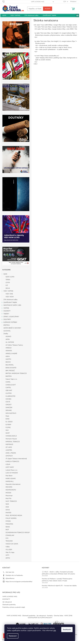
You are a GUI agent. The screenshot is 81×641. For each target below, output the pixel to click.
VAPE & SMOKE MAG (37, 2)
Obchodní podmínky (9, 605)
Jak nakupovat (7, 602)
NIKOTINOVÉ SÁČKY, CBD (12, 305)
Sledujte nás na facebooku (14, 575)
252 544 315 (10, 572)
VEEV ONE (9, 294)
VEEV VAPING (8, 291)
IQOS (5, 274)
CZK (64, 2)
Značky (5, 334)
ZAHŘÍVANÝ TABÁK (10, 302)
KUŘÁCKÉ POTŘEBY (10, 322)
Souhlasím (67, 629)
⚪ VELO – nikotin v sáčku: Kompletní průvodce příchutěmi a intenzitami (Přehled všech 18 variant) (58, 573)
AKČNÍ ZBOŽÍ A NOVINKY (12, 328)
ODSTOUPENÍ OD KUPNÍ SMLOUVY (40, 618)
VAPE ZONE (68, 616)
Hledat (47, 9)
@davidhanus (10, 578)
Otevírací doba (58, 616)
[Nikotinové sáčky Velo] (33, 624)
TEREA (8, 280)
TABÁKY (6, 314)
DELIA (8, 288)
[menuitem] (4, 15)
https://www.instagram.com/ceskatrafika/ (19, 582)
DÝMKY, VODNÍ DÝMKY (11, 317)
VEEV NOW (10, 297)
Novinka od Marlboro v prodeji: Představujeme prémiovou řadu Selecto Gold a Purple (57, 580)
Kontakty (50, 616)
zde (54, 630)
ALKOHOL (7, 331)
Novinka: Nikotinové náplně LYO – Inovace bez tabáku (59, 586)
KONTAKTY (6, 599)
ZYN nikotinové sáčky (10, 300)
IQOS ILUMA (10, 277)
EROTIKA (6, 325)
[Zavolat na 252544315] (5, 2)
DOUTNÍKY (7, 319)
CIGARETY (6, 311)
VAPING (6, 308)
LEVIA (8, 282)
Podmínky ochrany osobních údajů (13, 607)
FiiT (7, 285)
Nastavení (13, 636)
